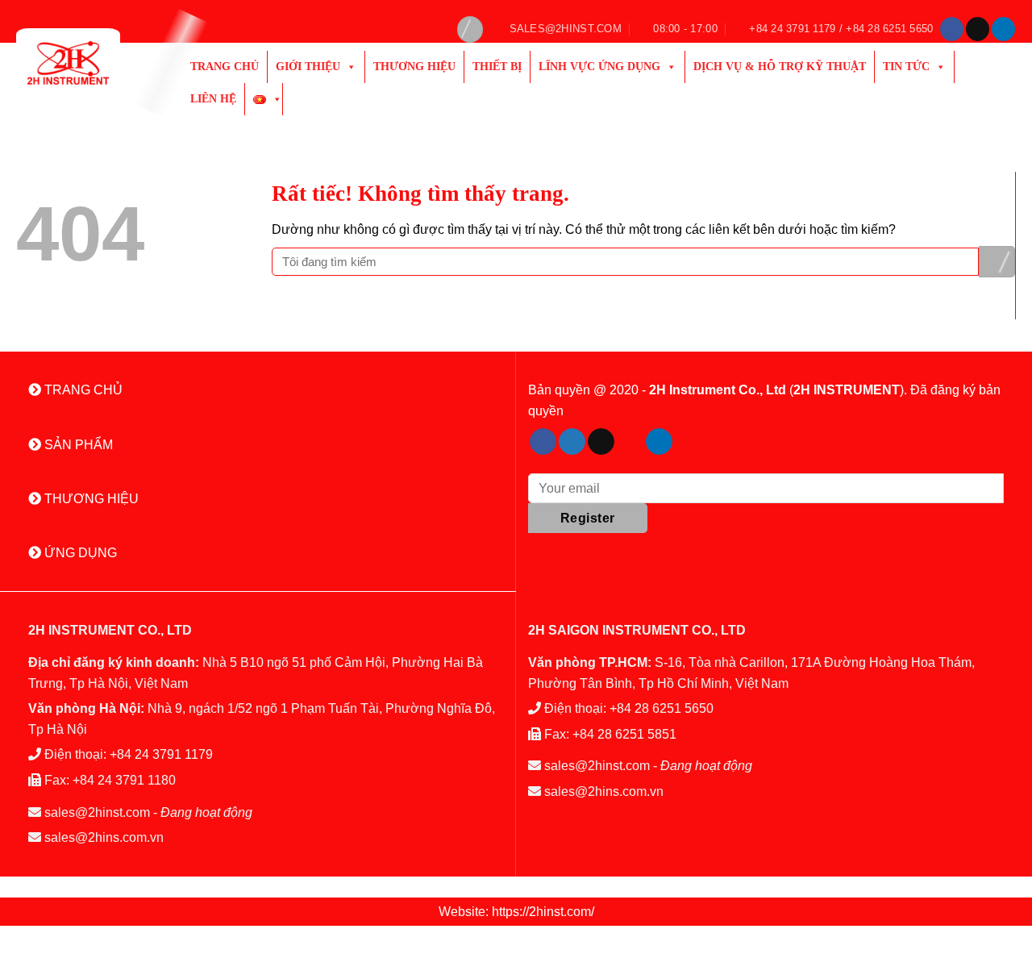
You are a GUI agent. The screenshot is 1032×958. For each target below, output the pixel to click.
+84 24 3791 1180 (124, 780)
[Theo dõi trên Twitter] (572, 442)
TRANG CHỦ (82, 390)
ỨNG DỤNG (79, 553)
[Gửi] (997, 261)
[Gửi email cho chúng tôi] (977, 29)
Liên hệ (213, 99)
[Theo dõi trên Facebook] (951, 29)
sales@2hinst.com (97, 812)
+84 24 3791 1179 (161, 754)
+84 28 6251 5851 (624, 734)
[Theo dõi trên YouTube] (688, 442)
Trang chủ (224, 66)
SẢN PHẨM (77, 445)
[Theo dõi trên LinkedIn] (1003, 29)
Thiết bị (497, 66)
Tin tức (906, 66)
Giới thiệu (308, 66)
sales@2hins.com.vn (104, 837)
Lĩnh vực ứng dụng (599, 66)
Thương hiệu (414, 66)
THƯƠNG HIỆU (90, 499)
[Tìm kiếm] (470, 29)
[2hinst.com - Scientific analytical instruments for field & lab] (87, 63)
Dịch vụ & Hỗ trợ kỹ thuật (779, 66)
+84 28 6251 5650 (662, 708)
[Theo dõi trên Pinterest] (630, 442)
